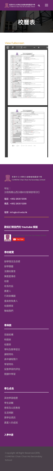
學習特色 (8, 364)
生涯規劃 (8, 412)
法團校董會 (10, 271)
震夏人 (7, 291)
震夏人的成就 (11, 422)
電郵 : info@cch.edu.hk (15, 212)
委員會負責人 (11, 301)
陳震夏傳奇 (10, 276)
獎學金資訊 (10, 417)
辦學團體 (8, 266)
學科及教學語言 (12, 349)
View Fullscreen (14, 43)
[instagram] (17, 464)
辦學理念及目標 (12, 261)
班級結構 (8, 334)
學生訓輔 (8, 403)
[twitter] (11, 464)
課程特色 (8, 354)
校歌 (6, 281)
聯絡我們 (8, 310)
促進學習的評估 (12, 369)
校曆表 (7, 344)
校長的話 (8, 286)
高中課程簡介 (11, 359)
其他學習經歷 (11, 398)
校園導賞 (8, 306)
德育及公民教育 (12, 407)
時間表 (7, 339)
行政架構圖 (10, 296)
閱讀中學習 (10, 374)
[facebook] (6, 464)
